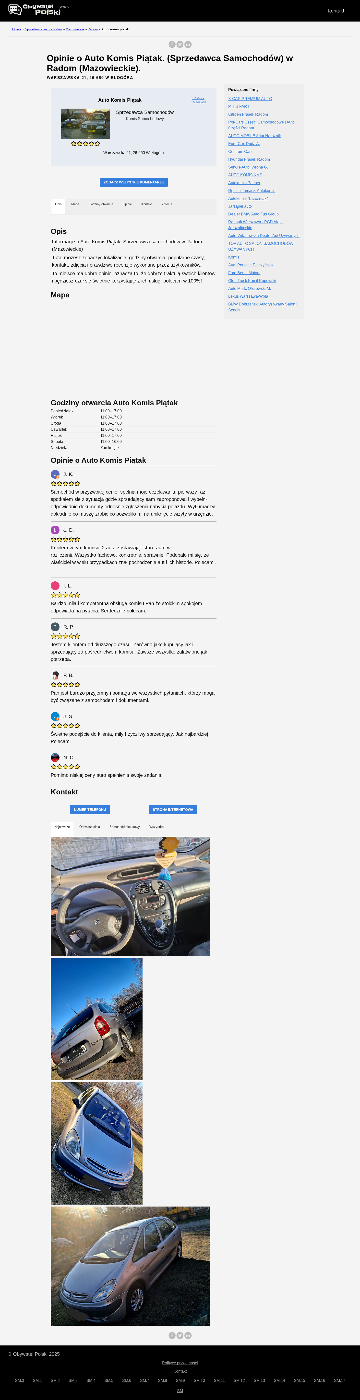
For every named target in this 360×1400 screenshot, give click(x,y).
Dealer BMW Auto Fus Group (253, 214)
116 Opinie (198, 98)
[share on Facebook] (172, 47)
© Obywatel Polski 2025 (34, 1354)
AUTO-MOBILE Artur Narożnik (254, 136)
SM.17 (339, 1380)
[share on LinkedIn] (188, 47)
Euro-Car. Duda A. (244, 144)
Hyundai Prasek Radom (249, 160)
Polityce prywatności (180, 1363)
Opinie (16, 29)
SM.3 (73, 1380)
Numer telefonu (90, 810)
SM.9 (180, 1380)
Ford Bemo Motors (244, 273)
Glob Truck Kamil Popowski (252, 281)
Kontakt (336, 10)
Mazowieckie (75, 29)
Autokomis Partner (244, 183)
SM (180, 1391)
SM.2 (55, 1380)
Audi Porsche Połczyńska (250, 265)
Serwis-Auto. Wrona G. (248, 167)
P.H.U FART (239, 107)
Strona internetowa (173, 810)
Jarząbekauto (240, 206)
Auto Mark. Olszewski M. (249, 289)
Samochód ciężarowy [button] (124, 827)
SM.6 (126, 1380)
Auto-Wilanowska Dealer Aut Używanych (264, 236)
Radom (93, 29)
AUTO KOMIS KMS (245, 175)
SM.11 (219, 1380)
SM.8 (162, 1380)
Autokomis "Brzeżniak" (248, 199)
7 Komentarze (198, 102)
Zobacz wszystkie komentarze (134, 182)
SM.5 (108, 1380)
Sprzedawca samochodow (43, 29)
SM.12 (239, 1380)
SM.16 (319, 1380)
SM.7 (144, 1380)
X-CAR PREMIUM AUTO (250, 99)
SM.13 (259, 1380)
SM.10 (199, 1380)
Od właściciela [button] (89, 827)
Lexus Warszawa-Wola (248, 296)
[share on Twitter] (180, 47)
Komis (233, 257)
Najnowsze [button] (62, 827)
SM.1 (37, 1380)
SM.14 (279, 1380)
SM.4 (91, 1380)
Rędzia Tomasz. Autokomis (251, 191)
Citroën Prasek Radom (248, 115)
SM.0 (19, 1380)
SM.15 (299, 1380)
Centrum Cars (240, 152)
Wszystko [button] (156, 827)
